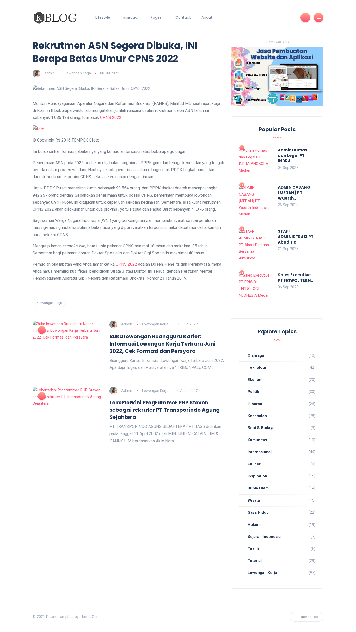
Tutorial (255, 560)
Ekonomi (255, 379)
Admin (126, 324)
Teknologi (257, 367)
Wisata (254, 500)
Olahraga (256, 355)
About (206, 17)
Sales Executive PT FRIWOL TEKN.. (295, 277)
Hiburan (255, 403)
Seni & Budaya (261, 427)
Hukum (254, 524)
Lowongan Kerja (78, 73)
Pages (156, 17)
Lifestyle (102, 17)
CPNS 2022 (110, 117)
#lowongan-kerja (49, 303)
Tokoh (253, 548)
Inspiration (130, 17)
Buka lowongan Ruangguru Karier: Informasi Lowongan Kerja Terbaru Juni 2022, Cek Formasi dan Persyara (162, 344)
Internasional (260, 452)
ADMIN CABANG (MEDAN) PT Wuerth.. (294, 192)
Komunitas (257, 440)
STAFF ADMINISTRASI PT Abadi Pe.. (296, 236)
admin (50, 73)
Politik (253, 391)
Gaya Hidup (258, 512)
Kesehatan (257, 415)
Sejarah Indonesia (264, 536)
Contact (183, 17)
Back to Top (309, 617)
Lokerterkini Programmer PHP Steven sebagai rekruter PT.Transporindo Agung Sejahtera (164, 410)
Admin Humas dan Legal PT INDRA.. (292, 155)
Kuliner (254, 464)
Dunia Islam (258, 488)
